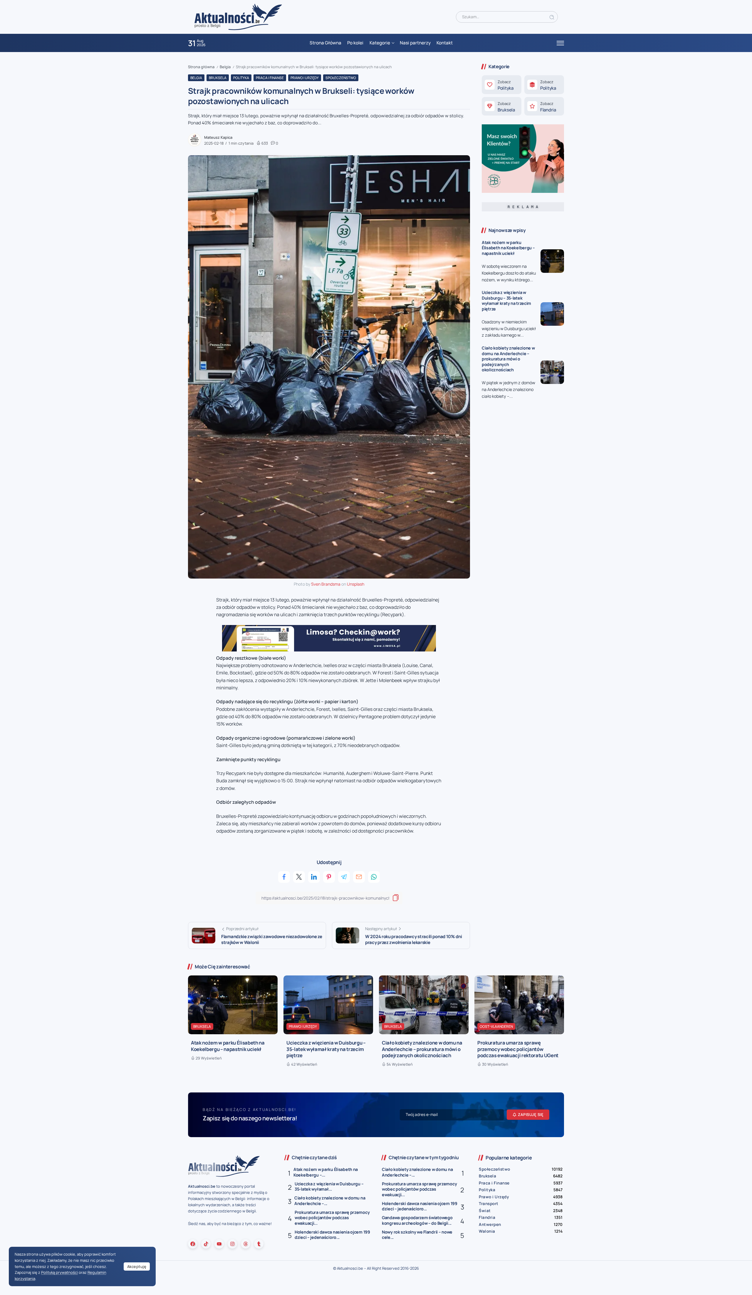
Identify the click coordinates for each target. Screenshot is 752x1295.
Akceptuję (137, 1266)
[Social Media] (192, 1244)
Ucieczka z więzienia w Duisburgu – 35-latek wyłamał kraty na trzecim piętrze (506, 301)
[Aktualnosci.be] (238, 17)
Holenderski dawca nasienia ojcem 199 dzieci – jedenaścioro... (332, 1234)
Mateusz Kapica (218, 137)
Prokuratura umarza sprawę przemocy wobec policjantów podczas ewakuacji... (332, 1217)
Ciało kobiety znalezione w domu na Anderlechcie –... (329, 1200)
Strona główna (201, 66)
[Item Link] (552, 261)
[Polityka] (501, 84)
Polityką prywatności (59, 1272)
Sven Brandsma (325, 584)
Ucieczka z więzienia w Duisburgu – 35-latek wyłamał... (329, 1186)
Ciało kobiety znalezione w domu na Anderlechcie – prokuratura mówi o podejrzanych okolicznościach (508, 358)
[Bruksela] (501, 106)
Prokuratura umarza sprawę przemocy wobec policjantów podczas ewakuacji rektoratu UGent (517, 1049)
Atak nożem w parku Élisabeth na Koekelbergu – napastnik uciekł (508, 248)
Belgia (225, 66)
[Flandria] (544, 106)
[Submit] (552, 17)
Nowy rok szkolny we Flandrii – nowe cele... (417, 1234)
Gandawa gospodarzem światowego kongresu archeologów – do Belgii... (417, 1220)
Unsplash (355, 584)
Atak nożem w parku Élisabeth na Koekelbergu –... (325, 1172)
